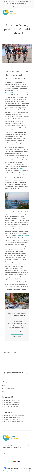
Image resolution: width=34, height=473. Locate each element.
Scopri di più (17, 336)
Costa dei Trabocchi (12, 93)
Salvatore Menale (18, 448)
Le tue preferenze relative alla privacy (18, 468)
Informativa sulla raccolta (10, 471)
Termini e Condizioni (26, 446)
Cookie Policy (6, 446)
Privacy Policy (15, 446)
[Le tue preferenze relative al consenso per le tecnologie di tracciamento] (31, 470)
